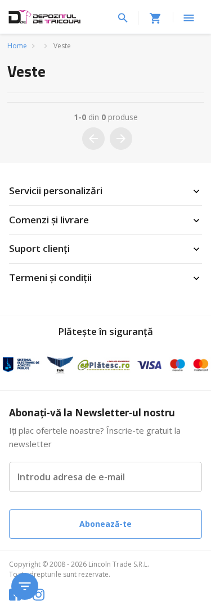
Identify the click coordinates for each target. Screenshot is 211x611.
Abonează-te (105, 523)
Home (17, 45)
